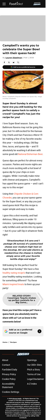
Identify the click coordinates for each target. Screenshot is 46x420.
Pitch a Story (33, 369)
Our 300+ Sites (34, 364)
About (5, 360)
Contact (6, 364)
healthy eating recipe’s (14, 272)
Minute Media (16, 398)
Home (5, 342)
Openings (32, 360)
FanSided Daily (9, 369)
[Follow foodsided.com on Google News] (39, 331)
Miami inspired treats (13, 284)
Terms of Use (34, 374)
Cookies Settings (10, 392)
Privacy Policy (9, 374)
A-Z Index (32, 383)
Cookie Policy (9, 379)
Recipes (13, 342)
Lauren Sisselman (13, 58)
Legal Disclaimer (35, 379)
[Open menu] (4, 3)
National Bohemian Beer (30, 154)
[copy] (18, 62)
